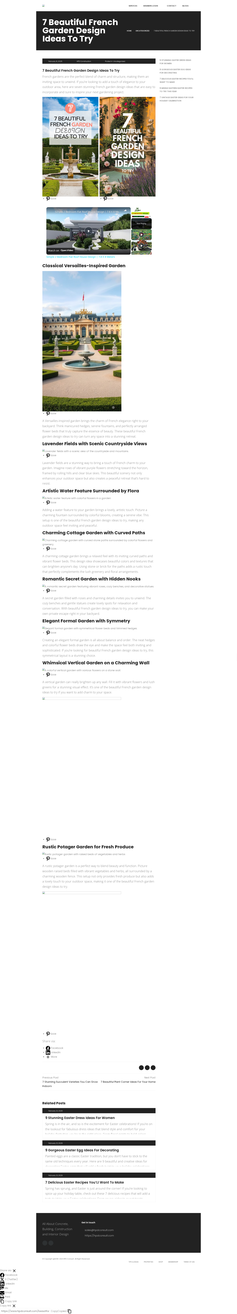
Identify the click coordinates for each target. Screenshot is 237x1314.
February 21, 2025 (55, 1111)
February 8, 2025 (55, 61)
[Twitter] (50, 1243)
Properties (148, 1262)
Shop (161, 1262)
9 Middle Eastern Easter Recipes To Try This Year (176, 90)
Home (129, 31)
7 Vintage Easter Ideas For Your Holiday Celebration (177, 99)
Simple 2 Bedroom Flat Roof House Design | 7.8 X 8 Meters (88, 211)
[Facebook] (44, 1243)
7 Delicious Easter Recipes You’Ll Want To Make (84, 1182)
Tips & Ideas (134, 1262)
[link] (50, 211)
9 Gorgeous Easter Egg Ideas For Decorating (82, 1150)
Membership (173, 1262)
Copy (59, 1311)
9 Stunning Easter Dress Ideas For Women (80, 1118)
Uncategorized (142, 31)
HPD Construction (84, 61)
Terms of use (189, 1262)
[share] (125, 210)
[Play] (141, 234)
